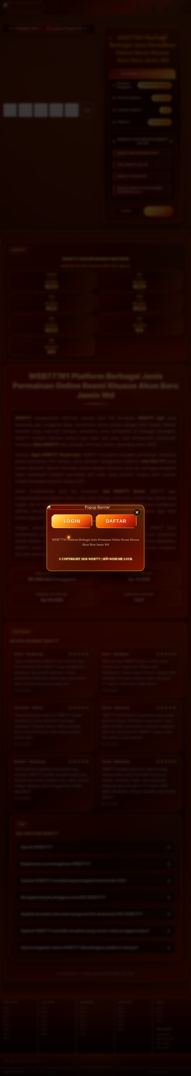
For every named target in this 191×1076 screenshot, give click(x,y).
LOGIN (72, 521)
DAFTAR (116, 521)
